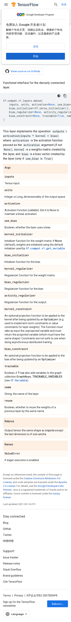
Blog (5, 522)
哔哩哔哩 (8, 540)
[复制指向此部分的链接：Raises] (17, 444)
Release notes (11, 563)
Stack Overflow (12, 569)
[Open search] (56, 4)
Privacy (18, 595)
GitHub (7, 528)
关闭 (35, 46)
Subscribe (58, 604)
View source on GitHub (25, 71)
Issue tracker (10, 557)
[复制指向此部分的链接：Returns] (18, 421)
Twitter (7, 534)
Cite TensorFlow (12, 581)
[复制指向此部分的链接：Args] (14, 167)
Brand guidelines (13, 575)
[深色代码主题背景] (59, 96)
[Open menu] (6, 4)
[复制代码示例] (65, 96)
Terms (7, 595)
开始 (35, 56)
